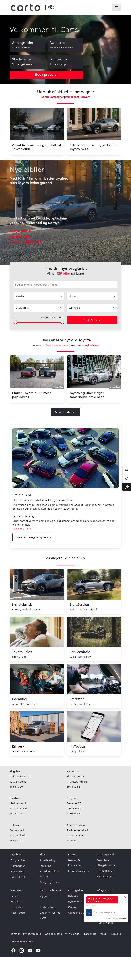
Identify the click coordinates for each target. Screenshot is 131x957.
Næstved (15, 798)
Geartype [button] (74, 307)
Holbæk (14, 825)
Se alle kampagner (52, 96)
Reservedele (18, 912)
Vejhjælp (44, 896)
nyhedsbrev (92, 345)
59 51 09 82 (73, 786)
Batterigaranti (105, 876)
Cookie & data (53, 933)
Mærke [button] (19, 296)
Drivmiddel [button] (22, 307)
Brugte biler (18, 860)
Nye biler (16, 854)
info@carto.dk (105, 890)
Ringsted (72, 798)
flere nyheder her (56, 345)
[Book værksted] (126, 487)
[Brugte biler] (126, 478)
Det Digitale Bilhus (21, 941)
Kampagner (18, 865)
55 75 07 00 (16, 813)
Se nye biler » (20, 231)
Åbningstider (76, 890)
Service (15, 896)
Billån (42, 854)
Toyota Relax (104, 870)
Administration (76, 825)
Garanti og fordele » (26, 242)
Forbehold (90, 933)
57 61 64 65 (73, 813)
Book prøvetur (19, 871)
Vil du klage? (73, 933)
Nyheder (73, 896)
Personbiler (72, 96)
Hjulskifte (16, 901)
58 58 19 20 (16, 786)
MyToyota (115, 933)
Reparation (17, 907)
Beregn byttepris (49, 882)
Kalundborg (74, 771)
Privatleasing (47, 860)
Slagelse (15, 771)
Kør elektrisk (18, 877)
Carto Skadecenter (50, 890)
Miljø (103, 933)
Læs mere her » (21, 528)
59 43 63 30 (16, 840)
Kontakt (15, 933)
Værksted (16, 890)
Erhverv (85, 96)
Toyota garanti (105, 854)
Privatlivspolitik (32, 933)
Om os (72, 907)
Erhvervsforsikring (79, 870)
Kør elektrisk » (21, 236)
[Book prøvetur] (126, 470)
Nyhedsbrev (75, 901)
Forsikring (45, 865)
